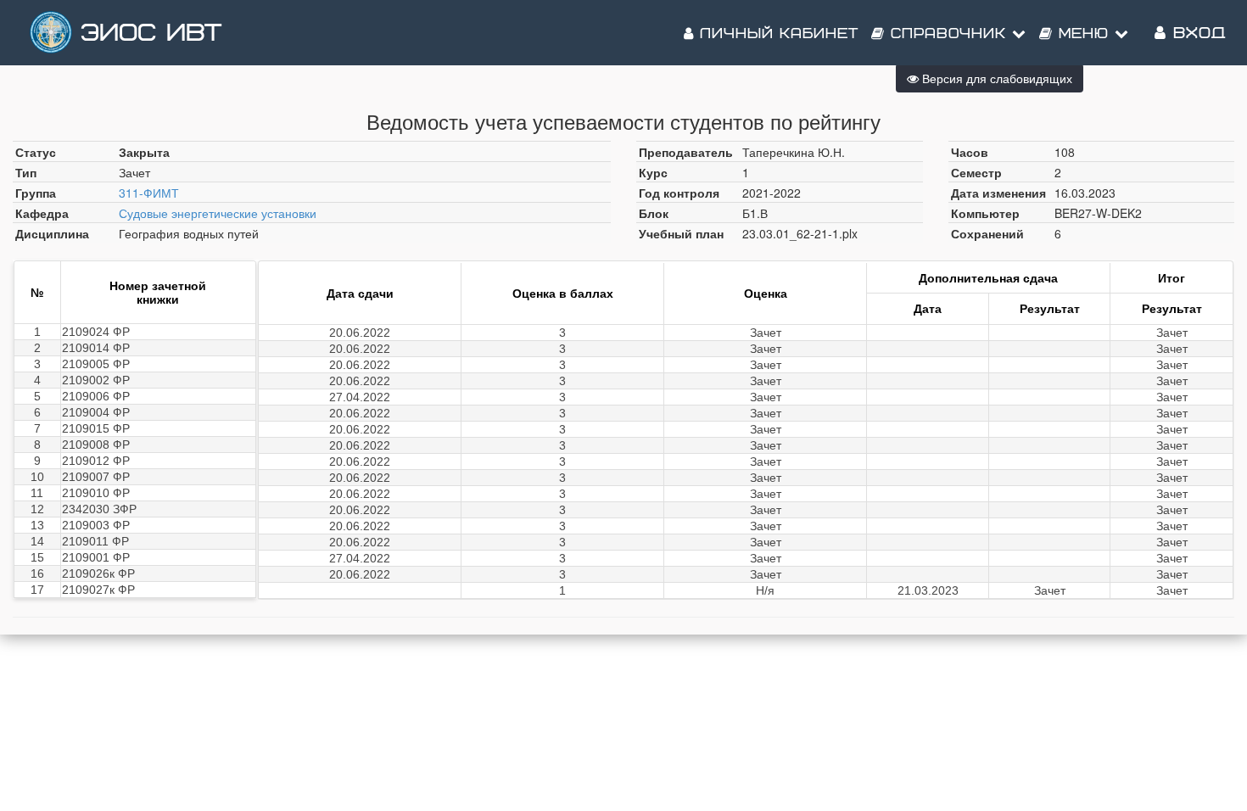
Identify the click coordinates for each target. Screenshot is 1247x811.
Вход (1196, 33)
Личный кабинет (776, 33)
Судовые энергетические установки (217, 212)
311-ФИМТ (149, 192)
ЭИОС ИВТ (151, 33)
